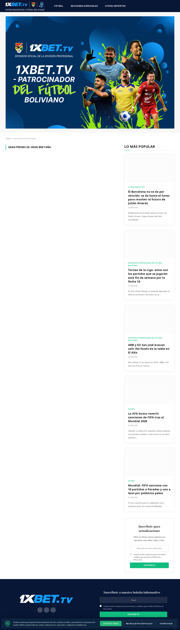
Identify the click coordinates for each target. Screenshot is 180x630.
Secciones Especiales (84, 6)
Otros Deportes (115, 6)
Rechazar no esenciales (139, 623)
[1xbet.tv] (25, 6)
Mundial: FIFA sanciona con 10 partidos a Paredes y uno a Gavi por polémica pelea (149, 489)
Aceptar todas (111, 623)
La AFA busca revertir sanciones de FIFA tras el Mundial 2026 (146, 417)
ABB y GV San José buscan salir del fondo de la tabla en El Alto (148, 348)
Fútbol (58, 6)
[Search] (175, 6)
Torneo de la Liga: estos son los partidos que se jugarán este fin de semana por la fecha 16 (148, 275)
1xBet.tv (9, 139)
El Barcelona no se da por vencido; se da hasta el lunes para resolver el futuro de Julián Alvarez (149, 197)
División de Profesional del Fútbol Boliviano (145, 264)
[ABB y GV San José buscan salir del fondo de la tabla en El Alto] (149, 319)
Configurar (166, 623)
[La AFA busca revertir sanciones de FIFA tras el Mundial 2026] (149, 390)
